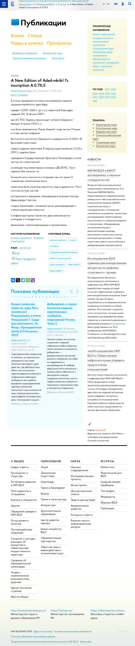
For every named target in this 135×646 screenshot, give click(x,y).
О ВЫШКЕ (17, 461)
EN (108, 4)
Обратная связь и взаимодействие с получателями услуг (52, 550)
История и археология (21, 238)
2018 (113, 97)
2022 (113, 93)
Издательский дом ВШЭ (111, 474)
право (96, 66)
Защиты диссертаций (83, 499)
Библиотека (107, 467)
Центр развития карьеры (50, 521)
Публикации (43, 22)
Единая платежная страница (21, 589)
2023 (107, 93)
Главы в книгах (27, 43)
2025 (95, 93)
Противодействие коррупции (21, 531)
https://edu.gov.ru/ (62, 610)
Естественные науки (106, 128)
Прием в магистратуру (54, 499)
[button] (25, 297)
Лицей (44, 467)
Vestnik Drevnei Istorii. (22, 91)
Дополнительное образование (51, 512)
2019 (107, 97)
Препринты (59, 43)
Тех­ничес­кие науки (105, 145)
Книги (17, 35)
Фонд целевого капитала (20, 522)
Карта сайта (86, 641)
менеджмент (112, 62)
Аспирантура (48, 505)
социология (106, 66)
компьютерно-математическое (101, 57)
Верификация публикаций (24, 53)
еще (95, 100)
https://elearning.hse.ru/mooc (108, 610)
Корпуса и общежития (23, 499)
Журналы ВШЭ (109, 502)
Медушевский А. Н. (20, 340)
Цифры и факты (20, 467)
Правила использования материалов (29, 58)
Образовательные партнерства (51, 539)
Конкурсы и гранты (82, 514)
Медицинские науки (106, 131)
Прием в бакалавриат (53, 487)
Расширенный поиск (52, 53)
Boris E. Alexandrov (19, 95)
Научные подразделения (79, 468)
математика (99, 62)
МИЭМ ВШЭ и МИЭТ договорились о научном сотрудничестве (104, 175)
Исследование (118, 323)
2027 (107, 89)
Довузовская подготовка (48, 474)
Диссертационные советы (81, 492)
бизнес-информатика (104, 34)
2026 (113, 89)
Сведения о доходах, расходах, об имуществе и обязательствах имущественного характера (23, 546)
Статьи (35, 35)
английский (25, 248)
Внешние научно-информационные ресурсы (81, 523)
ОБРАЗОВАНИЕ (51, 461)
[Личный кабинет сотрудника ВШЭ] (122, 4)
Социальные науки (105, 142)
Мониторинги (79, 485)
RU (104, 4)
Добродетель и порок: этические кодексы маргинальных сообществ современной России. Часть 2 (62, 313)
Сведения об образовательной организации (21, 563)
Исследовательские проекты (82, 477)
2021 (95, 97)
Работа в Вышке (19, 596)
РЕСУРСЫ (107, 461)
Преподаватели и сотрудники (21, 492)
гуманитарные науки (103, 48)
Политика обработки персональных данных (33, 636)
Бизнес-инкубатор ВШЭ (51, 530)
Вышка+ (45, 493)
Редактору (122, 631)
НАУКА (76, 461)
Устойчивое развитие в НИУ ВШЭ (23, 483)
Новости (94, 159)
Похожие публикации (35, 291)
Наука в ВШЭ (58, 58)
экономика (98, 69)
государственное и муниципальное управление (103, 41)
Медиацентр (108, 496)
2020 (101, 97)
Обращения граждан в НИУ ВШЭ (23, 513)
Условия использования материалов (73, 631)
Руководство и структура (19, 474)
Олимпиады (47, 481)
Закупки (15, 505)
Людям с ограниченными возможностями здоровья (20, 577)
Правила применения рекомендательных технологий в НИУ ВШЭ (44, 641)
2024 (101, 93)
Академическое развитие (80, 507)
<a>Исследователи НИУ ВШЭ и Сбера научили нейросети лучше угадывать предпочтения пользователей (106, 360)
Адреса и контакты (43, 631)
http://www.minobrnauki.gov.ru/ (28, 610)
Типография (107, 491)
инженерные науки (102, 51)
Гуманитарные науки (106, 124)
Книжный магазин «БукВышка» (110, 483)
